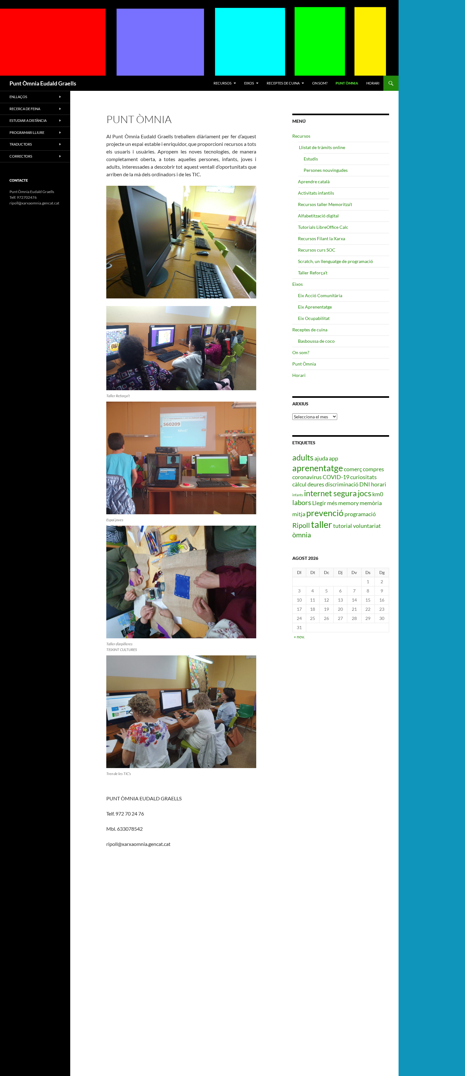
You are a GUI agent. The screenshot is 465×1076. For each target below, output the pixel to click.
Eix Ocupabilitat (314, 318)
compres (373, 469)
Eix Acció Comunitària (320, 295)
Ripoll (301, 525)
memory (348, 502)
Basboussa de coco (316, 341)
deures (315, 484)
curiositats (363, 476)
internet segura (330, 493)
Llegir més (324, 502)
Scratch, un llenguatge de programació (335, 261)
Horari (372, 83)
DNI (364, 484)
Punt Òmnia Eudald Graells (42, 83)
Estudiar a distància (27, 120)
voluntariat (367, 525)
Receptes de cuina (283, 83)
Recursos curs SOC (316, 250)
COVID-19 (336, 476)
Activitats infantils (316, 193)
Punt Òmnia (347, 83)
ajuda (321, 458)
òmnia (301, 534)
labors (301, 502)
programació (360, 513)
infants (297, 495)
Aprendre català (314, 181)
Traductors (20, 144)
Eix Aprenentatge (315, 307)
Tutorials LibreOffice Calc (323, 227)
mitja (298, 513)
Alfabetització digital (318, 215)
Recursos (223, 83)
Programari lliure (26, 132)
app (333, 458)
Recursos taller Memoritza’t (325, 204)
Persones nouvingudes (326, 170)
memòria (371, 502)
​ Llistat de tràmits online (321, 147)
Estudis (311, 158)
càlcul (299, 484)
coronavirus (307, 476)
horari (378, 484)
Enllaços (18, 97)
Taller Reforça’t (312, 272)
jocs (364, 493)
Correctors (20, 156)
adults (302, 457)
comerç (353, 469)
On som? (319, 83)
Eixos (249, 83)
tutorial (342, 525)
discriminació (341, 484)
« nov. (299, 636)
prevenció (325, 513)
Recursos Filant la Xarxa (321, 238)
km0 (377, 494)
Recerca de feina (24, 109)
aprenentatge (317, 468)
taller (321, 524)
